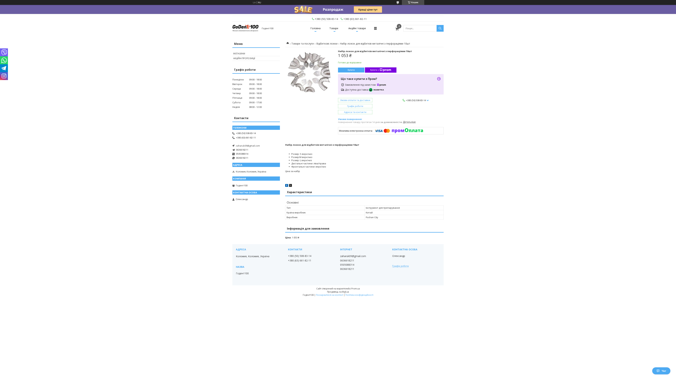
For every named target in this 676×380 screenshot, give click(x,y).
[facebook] (286, 186)
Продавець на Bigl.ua (338, 291)
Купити (351, 70)
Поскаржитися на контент (329, 294)
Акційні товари (357, 28)
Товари (333, 28)
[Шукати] (440, 28)
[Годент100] (245, 28)
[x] (290, 186)
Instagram (239, 53)
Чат (664, 370)
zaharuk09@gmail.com (248, 145)
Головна (315, 28)
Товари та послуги (302, 43)
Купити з (374, 70)
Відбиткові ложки (326, 43)
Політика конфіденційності (359, 294)
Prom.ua (355, 288)
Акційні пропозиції (244, 58)
